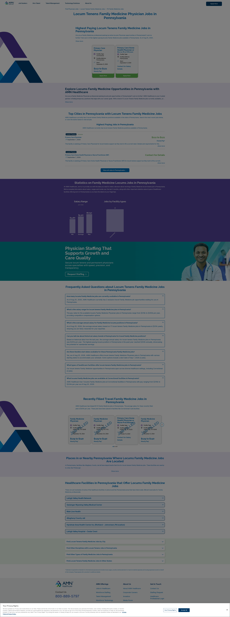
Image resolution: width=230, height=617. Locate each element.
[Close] (227, 610)
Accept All (184, 610)
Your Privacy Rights (170, 610)
